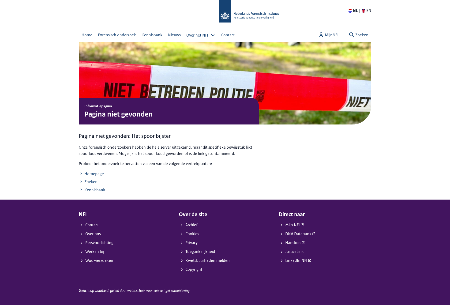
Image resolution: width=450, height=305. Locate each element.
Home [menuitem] (87, 35)
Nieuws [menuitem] (174, 35)
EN (368, 10)
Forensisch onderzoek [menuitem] (117, 35)
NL (355, 10)
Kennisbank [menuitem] (152, 35)
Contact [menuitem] (228, 35)
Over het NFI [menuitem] (197, 35)
